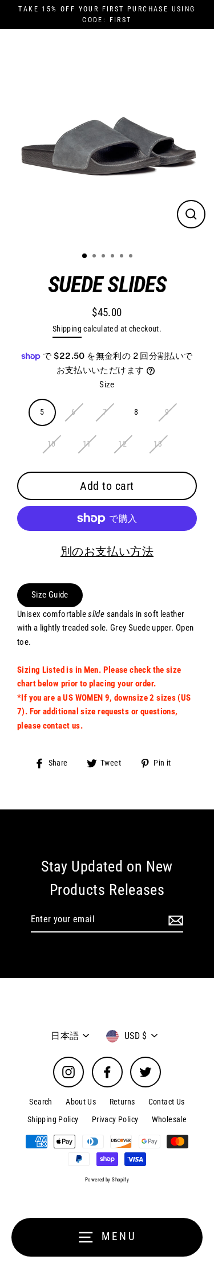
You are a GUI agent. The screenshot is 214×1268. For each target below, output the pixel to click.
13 (158, 443)
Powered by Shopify (107, 1180)
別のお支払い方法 (107, 551)
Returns (122, 1101)
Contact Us (166, 1101)
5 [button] (123, 257)
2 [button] (95, 257)
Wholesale (169, 1119)
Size (107, 384)
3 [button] (104, 257)
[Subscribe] (174, 919)
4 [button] (113, 257)
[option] (107, 136)
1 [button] (85, 256)
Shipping (67, 328)
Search (40, 1101)
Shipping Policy (53, 1119)
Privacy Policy (115, 1119)
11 (87, 443)
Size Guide (49, 595)
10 (51, 443)
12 (122, 443)
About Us (81, 1101)
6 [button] (132, 257)
